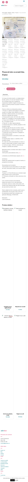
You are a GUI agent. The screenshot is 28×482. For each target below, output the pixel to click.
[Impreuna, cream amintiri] (4, 5)
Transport (2, 468)
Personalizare (5, 84)
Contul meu (3, 475)
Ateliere (2, 453)
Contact (2, 454)
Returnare (3, 465)
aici (19, 152)
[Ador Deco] (14, 430)
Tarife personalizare (5, 466)
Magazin (9, 12)
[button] (24, 19)
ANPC (2, 469)
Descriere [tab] (5, 94)
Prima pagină (4, 12)
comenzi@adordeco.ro (5, 443)
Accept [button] (12, 480)
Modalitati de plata (4, 463)
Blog (1, 451)
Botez (13, 12)
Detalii (16, 480)
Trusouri (16, 12)
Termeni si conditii (4, 460)
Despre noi (3, 450)
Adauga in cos (10, 89)
